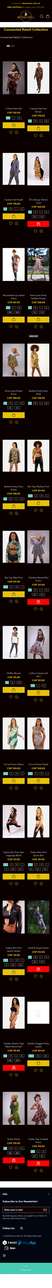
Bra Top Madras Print (38, 486)
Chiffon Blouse (14, 673)
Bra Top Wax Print (14, 577)
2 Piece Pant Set (14, 108)
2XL (34, 217)
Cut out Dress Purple (38, 764)
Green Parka (13, 1139)
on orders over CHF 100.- (26, 7)
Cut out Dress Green (14, 764)
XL (19, 118)
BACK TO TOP (26, 1270)
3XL (42, 217)
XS (30, 496)
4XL (45, 1056)
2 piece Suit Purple (13, 199)
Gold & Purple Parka (38, 948)
